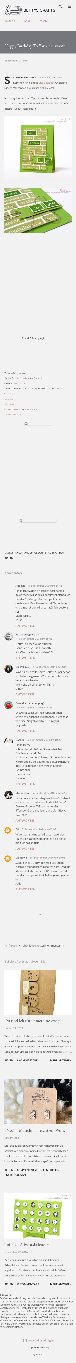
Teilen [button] (8, 558)
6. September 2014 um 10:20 (44, 739)
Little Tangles (47, 82)
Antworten (25, 625)
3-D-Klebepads (30, 409)
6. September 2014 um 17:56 (50, 792)
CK (17, 829)
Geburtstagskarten (49, 552)
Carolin (20, 739)
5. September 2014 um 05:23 (35, 707)
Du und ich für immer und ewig (32, 1020)
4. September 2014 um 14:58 (45, 585)
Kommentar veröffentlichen (37, 1169)
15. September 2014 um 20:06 (47, 857)
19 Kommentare (27, 1284)
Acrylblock (9, 399)
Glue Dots (16, 409)
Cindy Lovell (22, 666)
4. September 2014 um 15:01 (35, 638)
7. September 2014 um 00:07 (39, 829)
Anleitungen (24, 552)
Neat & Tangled (19, 383)
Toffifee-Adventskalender (26, 1244)
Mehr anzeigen (61, 1060)
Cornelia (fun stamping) (29, 703)
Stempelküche (51, 103)
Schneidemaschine (13, 414)
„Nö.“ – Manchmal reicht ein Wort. (34, 1130)
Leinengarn (10, 404)
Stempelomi (22, 792)
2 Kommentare (26, 1060)
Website (9, 20)
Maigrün (26, 378)
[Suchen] (60, 6)
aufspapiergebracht (27, 634)
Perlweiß (38, 378)
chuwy (46, 1347)
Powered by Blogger (40, 1340)
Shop (27, 20)
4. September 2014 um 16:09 (50, 666)
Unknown (21, 857)
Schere (8, 409)
